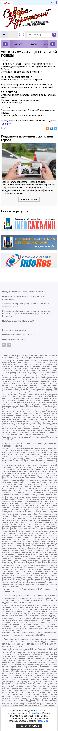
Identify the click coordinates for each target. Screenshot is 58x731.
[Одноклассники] (47, 128)
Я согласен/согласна (29, 726)
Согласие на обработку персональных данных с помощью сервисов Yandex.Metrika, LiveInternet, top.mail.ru (26, 313)
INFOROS (27, 334)
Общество (18, 44)
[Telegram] (55, 128)
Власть (33, 44)
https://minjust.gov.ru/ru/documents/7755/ (30, 437)
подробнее (35, 713)
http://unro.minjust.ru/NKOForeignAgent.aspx (37, 589)
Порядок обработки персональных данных (24, 291)
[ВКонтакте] (51, 128)
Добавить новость (29, 199)
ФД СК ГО (6, 124)
